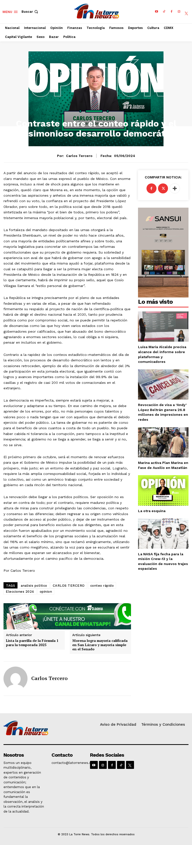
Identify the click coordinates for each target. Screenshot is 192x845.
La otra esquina (152, 511)
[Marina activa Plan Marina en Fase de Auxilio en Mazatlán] (163, 442)
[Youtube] (157, 12)
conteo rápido (102, 585)
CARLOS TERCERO (69, 585)
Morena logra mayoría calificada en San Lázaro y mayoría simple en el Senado (100, 645)
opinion (46, 591)
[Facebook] (171, 12)
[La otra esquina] (163, 490)
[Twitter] (163, 188)
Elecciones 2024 (20, 591)
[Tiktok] (164, 12)
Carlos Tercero (79, 156)
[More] (175, 188)
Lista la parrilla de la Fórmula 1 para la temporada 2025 (32, 643)
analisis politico (34, 585)
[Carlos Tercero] (16, 679)
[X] (187, 12)
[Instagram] (179, 12)
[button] (30, 11)
